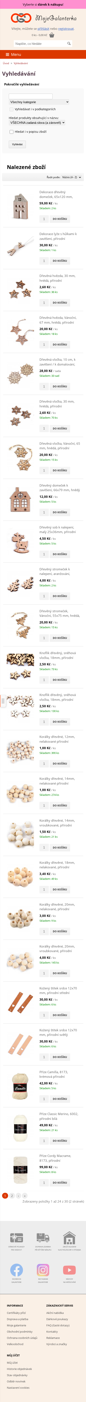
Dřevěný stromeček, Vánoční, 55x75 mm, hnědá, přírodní (59, 615)
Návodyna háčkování (69, 1280)
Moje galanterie (16, 1325)
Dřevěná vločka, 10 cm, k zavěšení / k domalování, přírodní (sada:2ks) (57, 364)
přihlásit (43, 28)
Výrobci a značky (56, 1344)
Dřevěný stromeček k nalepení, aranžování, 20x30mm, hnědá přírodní (58, 574)
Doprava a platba (17, 1319)
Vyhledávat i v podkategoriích (35, 109)
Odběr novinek (16, 1381)
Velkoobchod (15, 1344)
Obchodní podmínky (20, 1331)
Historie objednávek (19, 1369)
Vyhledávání (21, 63)
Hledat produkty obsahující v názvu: (34, 118)
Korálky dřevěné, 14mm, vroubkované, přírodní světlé (57, 825)
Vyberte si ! (43, 4)
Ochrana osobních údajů (22, 1338)
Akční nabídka (55, 1313)
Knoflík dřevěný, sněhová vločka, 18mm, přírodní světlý (57, 699)
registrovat (66, 28)
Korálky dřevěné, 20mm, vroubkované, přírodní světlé (57, 951)
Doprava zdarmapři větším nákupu (43, 1248)
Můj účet (12, 1362)
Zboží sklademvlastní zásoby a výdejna (69, 1248)
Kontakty (52, 1331)
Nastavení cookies (18, 1387)
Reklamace (53, 1338)
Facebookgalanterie (16, 1280)
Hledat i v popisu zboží (31, 132)
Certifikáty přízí (16, 1313)
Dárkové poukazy (57, 1319)
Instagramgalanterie (43, 1280)
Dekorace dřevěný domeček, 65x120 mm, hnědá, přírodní (56, 196)
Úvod (6, 63)
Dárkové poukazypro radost (16, 1248)
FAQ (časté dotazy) (58, 1325)
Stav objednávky (17, 1375)
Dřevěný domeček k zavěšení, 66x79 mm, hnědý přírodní (59, 490)
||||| (3, 701)
